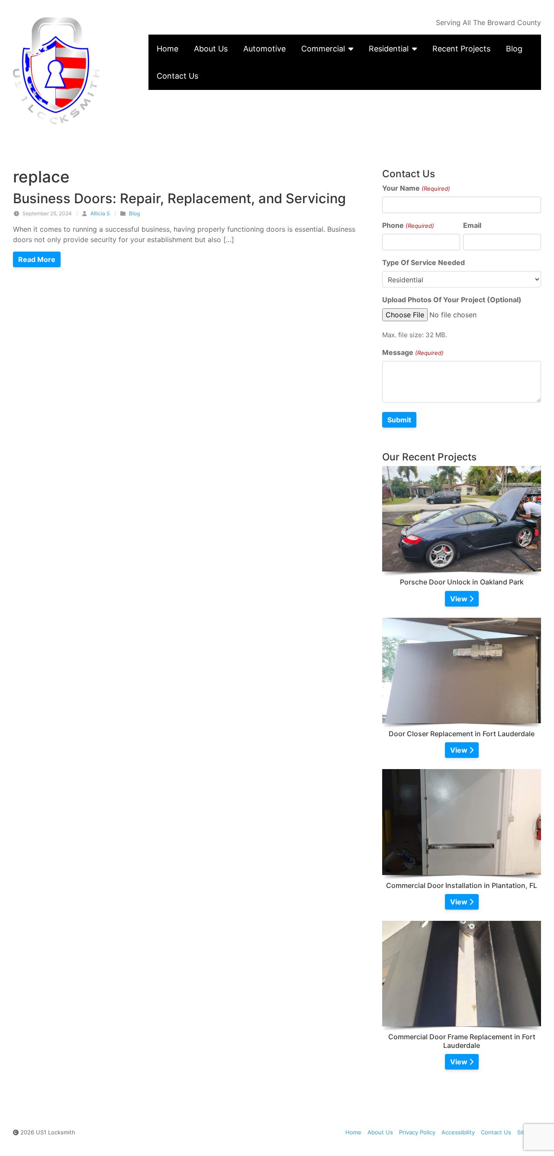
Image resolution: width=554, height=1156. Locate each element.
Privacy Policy (417, 1132)
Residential (389, 48)
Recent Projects (461, 48)
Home (167, 48)
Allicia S (100, 213)
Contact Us (177, 75)
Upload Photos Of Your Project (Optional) (452, 299)
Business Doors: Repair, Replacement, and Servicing (179, 198)
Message (412, 352)
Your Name (416, 188)
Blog (514, 48)
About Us (211, 48)
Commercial (323, 48)
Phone (408, 225)
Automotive (264, 48)
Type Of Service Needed (423, 262)
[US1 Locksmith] (74, 71)
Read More (36, 259)
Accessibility (458, 1132)
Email (472, 225)
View (459, 598)
